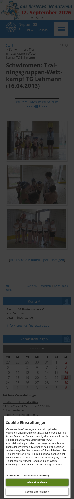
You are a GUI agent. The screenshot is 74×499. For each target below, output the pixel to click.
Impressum (13, 475)
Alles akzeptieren (37, 482)
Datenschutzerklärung (35, 475)
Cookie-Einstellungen (37, 491)
